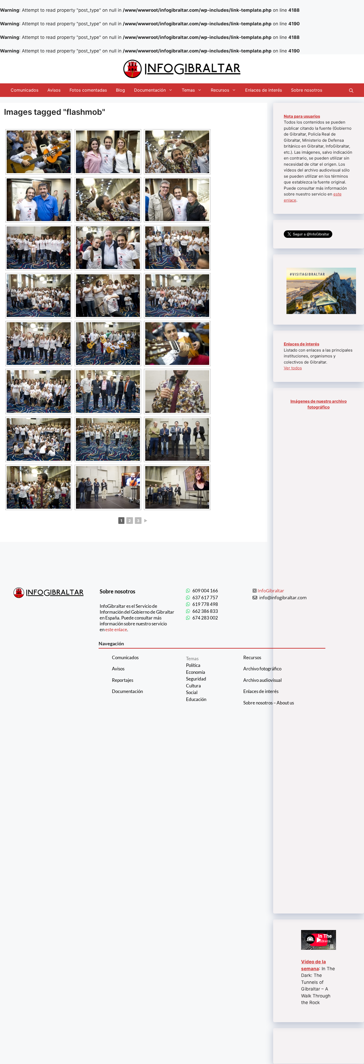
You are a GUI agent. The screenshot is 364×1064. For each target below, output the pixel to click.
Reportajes (122, 680)
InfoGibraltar (271, 591)
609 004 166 (205, 590)
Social (191, 692)
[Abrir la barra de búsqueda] (351, 90)
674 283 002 (205, 618)
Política (193, 665)
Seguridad (196, 679)
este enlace (116, 629)
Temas (188, 90)
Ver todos (293, 367)
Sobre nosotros (306, 90)
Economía (195, 672)
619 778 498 (205, 604)
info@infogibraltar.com (283, 597)
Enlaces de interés (263, 90)
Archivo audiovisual (262, 680)
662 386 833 (205, 611)
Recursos (220, 90)
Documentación (150, 90)
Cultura (193, 685)
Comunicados (24, 90)
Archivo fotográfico (262, 668)
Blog (120, 90)
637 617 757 (205, 597)
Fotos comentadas (88, 90)
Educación (196, 699)
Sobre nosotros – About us (268, 703)
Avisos (53, 90)
